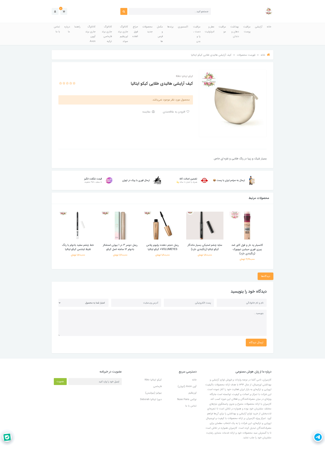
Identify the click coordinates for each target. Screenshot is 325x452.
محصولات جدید (147, 29)
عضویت (60, 381)
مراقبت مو (222, 29)
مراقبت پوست (247, 29)
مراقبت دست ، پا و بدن (196, 34)
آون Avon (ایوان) (187, 386)
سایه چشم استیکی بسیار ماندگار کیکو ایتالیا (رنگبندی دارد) (205, 247)
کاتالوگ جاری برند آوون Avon (90, 34)
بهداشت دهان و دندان (234, 31)
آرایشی (258, 27)
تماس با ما (57, 29)
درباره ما (67, 29)
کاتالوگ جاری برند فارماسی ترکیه (107, 34)
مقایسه (146, 112)
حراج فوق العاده (135, 31)
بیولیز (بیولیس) (153, 393)
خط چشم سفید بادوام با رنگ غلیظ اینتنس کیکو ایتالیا (78, 247)
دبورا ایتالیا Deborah (151, 399)
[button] (63, 11)
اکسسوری (183, 27)
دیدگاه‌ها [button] (265, 276)
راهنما (77, 27)
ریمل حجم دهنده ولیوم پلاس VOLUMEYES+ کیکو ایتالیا (162, 247)
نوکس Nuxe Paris (187, 399)
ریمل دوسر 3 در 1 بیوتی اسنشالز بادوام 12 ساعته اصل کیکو (120, 247)
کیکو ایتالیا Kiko (153, 380)
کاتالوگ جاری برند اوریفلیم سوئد (123, 34)
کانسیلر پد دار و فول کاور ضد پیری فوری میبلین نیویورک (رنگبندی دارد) (247, 249)
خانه (269, 27)
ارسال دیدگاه (256, 342)
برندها (170, 27)
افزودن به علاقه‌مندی (174, 112)
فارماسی (157, 386)
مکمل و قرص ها (160, 34)
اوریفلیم (193, 393)
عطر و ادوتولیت (209, 29)
